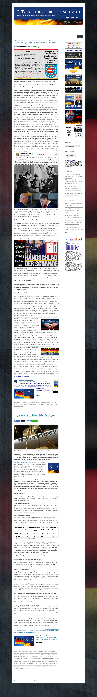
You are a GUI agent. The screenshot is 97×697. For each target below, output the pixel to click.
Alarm (18, 653)
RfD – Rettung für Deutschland (21, 462)
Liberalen (35, 660)
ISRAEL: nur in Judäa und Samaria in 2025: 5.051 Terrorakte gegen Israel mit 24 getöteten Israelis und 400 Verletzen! (73, 181)
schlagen (32, 663)
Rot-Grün (26, 663)
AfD (21, 402)
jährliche (51, 658)
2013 (15, 653)
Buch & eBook (44, 28)
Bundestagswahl (33, 654)
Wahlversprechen (46, 666)
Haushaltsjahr (28, 658)
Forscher (45, 656)
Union (15, 666)
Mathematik (25, 404)
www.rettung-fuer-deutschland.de (48, 639)
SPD (24, 665)
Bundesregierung (54, 653)
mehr (44, 660)
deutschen (48, 654)
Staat (35, 665)
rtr (29, 663)
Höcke (56, 402)
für (48, 656)
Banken (32, 653)
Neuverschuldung (20, 661)
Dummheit (46, 402)
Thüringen (55, 404)
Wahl (22, 406)
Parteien (29, 661)
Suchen (66, 34)
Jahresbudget (46, 658)
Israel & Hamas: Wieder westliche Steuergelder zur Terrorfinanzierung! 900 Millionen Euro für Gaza (73, 176)
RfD (23, 476)
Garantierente (52, 656)
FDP (50, 402)
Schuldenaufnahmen (43, 663)
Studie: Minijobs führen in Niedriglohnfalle (74, 203)
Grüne (52, 402)
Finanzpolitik (40, 651)
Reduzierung (44, 661)
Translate (78, 47)
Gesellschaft (45, 401)
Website (27, 28)
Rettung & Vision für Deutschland (44, 635)
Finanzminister (35, 656)
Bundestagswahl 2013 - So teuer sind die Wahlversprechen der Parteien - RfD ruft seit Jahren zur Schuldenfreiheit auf (73, 222)
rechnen (42, 404)
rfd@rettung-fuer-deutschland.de (48, 637)
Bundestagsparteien (26, 654)
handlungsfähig (21, 658)
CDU (28, 402)
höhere (32, 658)
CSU (44, 654)
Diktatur (42, 402)
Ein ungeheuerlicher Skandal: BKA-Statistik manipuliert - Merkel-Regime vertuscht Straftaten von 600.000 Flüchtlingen (74, 208)
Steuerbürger (45, 665)
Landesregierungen (29, 660)
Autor (60, 28)
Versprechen (27, 666)
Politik (50, 401)
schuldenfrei (50, 663)
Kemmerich (16, 404)
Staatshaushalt (39, 665)
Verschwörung (17, 406)
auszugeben (28, 653)
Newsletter (35, 28)
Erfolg (24, 656)
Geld (56, 656)
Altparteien (24, 402)
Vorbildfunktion (34, 666)
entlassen (20, 656)
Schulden (36, 663)
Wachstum (40, 666)
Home (15, 28)
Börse (42, 653)
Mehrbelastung (48, 660)
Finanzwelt (40, 656)
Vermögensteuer (20, 666)
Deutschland (40, 401)
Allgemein (35, 401)
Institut (36, 658)
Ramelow (38, 404)
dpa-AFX (16, 656)
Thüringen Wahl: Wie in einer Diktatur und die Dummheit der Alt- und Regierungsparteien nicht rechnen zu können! (35, 42)
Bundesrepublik (17, 654)
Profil (21, 28)
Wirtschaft (53, 666)
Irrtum (39, 658)
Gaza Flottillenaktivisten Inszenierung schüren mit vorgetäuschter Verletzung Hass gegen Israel (73, 190)
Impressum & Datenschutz (71, 28)
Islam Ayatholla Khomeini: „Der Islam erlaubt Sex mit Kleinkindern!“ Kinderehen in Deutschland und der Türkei (74, 229)
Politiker (33, 661)
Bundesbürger (47, 653)
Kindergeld (19, 660)
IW (42, 658)
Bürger (39, 654)
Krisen (23, 660)
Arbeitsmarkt (22, 653)
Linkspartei (39, 660)
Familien (27, 656)
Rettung (20, 663)
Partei (25, 661)
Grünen (16, 658)
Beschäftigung (38, 653)
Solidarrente (20, 665)
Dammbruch (32, 402)
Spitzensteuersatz (29, 665)
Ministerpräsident (32, 404)
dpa (57, 654)
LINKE (21, 404)
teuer (55, 665)
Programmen (38, 661)
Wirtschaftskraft (24, 668)
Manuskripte (53, 28)
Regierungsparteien (48, 404)
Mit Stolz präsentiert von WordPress (31, 680)
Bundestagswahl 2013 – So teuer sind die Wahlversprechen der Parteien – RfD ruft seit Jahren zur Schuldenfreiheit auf (35, 416)
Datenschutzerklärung (18, 680)
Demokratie (37, 402)
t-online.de (51, 665)
